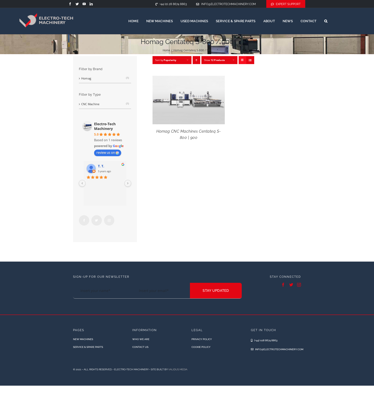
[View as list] (250, 60)
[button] (325, 21)
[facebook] (70, 3)
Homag (86, 78)
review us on (105, 152)
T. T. (101, 166)
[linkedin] (91, 3)
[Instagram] (109, 220)
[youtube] (84, 3)
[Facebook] (84, 220)
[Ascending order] (196, 60)
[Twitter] (96, 220)
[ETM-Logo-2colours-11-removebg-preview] (46, 8)
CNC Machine (90, 104)
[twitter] (77, 3)
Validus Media (177, 369)
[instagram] (299, 285)
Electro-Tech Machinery (105, 126)
